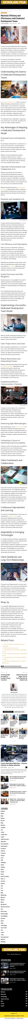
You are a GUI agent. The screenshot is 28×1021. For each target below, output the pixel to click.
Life (2, 888)
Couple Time (4, 834)
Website (3, 939)
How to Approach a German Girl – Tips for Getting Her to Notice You (4, 723)
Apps (2, 816)
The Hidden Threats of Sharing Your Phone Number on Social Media (23, 723)
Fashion (3, 851)
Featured (3, 853)
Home (2, 10)
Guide (2, 869)
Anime (2, 813)
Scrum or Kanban (19, 426)
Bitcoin (2, 820)
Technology (6, 10)
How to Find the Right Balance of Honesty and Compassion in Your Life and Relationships (23, 736)
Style (2, 923)
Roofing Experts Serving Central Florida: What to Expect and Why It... (18, 784)
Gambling (3, 862)
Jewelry (3, 883)
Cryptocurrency (5, 839)
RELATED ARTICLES (8, 712)
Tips (2, 930)
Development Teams (14, 667)
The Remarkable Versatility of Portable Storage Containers (5, 677)
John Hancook (5, 23)
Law (2, 886)
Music (2, 902)
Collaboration (17, 666)
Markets (3, 897)
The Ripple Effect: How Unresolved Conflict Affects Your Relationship (5, 736)
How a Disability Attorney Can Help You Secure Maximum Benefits (18, 777)
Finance (3, 855)
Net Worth (3, 904)
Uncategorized (4, 937)
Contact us (14, 1013)
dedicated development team (9, 102)
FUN (2, 860)
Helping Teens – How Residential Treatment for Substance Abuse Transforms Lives (17, 800)
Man (2, 893)
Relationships (4, 914)
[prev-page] (13, 741)
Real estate (4, 911)
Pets (2, 909)
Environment (4, 846)
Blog (2, 823)
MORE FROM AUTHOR (19, 712)
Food (2, 858)
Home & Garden (5, 876)
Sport (2, 921)
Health (2, 872)
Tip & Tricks (4, 928)
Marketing (3, 895)
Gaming (3, 867)
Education (3, 841)
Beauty (2, 818)
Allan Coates (4, 767)
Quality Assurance (23, 667)
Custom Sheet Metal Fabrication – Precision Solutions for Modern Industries (14, 764)
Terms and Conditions (10, 1018)
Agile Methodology (9, 666)
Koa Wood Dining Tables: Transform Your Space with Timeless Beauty (18, 792)
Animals (3, 811)
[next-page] (15, 741)
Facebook (3, 848)
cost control (11, 266)
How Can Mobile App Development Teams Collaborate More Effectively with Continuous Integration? (14, 723)
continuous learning (13, 516)
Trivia (2, 935)
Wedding (3, 942)
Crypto (2, 837)
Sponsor (3, 918)
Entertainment (4, 844)
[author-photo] (14, 687)
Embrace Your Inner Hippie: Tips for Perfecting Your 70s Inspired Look (21, 677)
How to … (3, 879)
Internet (3, 881)
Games (2, 865)
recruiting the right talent (7, 366)
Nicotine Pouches (5, 907)
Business (3, 825)
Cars (2, 830)
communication (5, 667)
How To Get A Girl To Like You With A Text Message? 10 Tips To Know (14, 736)
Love (2, 890)
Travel (2, 932)
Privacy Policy (19, 1018)
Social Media (4, 916)
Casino (2, 832)
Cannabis (3, 827)
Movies (3, 900)
